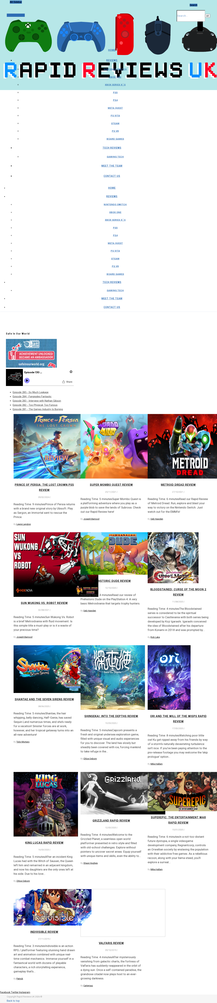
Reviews (111, 60)
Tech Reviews (112, 147)
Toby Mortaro (22, 742)
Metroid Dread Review (178, 484)
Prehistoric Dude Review (111, 581)
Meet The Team (111, 165)
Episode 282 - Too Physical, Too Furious (35, 405)
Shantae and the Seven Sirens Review (44, 699)
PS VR (115, 131)
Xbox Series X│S (115, 84)
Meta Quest (115, 108)
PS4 (115, 100)
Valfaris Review (111, 943)
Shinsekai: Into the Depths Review (111, 716)
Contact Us (112, 176)
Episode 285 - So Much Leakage (30, 392)
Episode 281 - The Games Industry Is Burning (38, 409)
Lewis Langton (23, 524)
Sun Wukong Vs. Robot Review (44, 603)
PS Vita (115, 115)
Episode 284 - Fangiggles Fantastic (32, 396)
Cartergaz (88, 985)
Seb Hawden (157, 519)
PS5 (115, 92)
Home (112, 50)
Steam (115, 123)
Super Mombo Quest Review (111, 484)
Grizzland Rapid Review (111, 820)
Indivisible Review (44, 932)
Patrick (19, 978)
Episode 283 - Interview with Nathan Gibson (37, 400)
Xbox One (115, 77)
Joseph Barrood (91, 519)
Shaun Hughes (90, 863)
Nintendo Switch (115, 69)
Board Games (115, 139)
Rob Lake (155, 637)
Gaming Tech (115, 156)
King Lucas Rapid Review (44, 842)
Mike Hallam (157, 764)
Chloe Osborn (90, 758)
